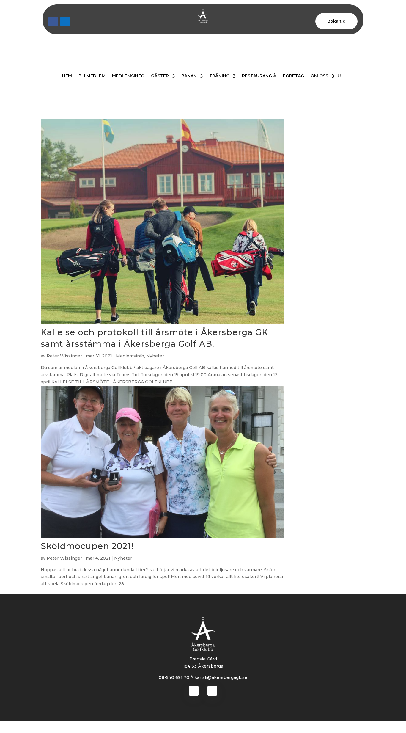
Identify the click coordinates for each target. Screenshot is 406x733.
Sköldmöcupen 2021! (87, 546)
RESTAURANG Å (259, 76)
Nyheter (155, 356)
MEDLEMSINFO (128, 76)
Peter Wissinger (64, 356)
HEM (67, 76)
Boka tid (336, 21)
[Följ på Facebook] (53, 21)
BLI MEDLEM (92, 76)
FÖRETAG (293, 76)
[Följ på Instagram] (65, 21)
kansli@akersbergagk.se (220, 677)
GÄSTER (160, 76)
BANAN (189, 76)
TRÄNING (219, 76)
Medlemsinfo (130, 356)
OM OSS (319, 76)
